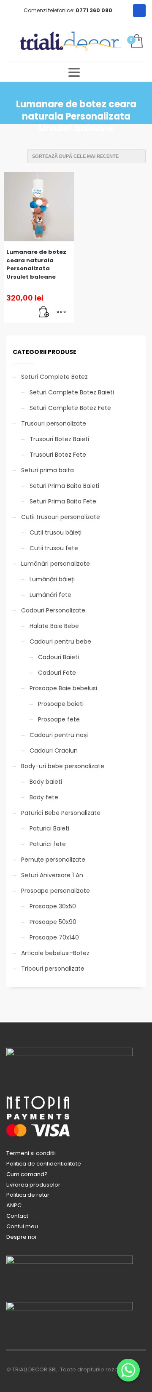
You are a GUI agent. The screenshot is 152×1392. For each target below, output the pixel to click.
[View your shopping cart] (136, 41)
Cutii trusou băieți (55, 532)
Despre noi (21, 1237)
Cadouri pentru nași (59, 735)
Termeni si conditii (31, 1153)
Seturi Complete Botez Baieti (72, 392)
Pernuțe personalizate (53, 859)
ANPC (14, 1205)
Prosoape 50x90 (53, 922)
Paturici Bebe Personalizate (60, 813)
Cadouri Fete (57, 672)
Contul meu (22, 1226)
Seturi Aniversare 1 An (52, 875)
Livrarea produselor (33, 1185)
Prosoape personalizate (55, 890)
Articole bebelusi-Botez (55, 953)
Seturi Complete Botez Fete (70, 408)
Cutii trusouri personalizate (60, 517)
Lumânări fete (50, 595)
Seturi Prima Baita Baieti (64, 486)
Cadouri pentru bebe (60, 641)
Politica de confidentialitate (43, 1164)
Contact (17, 1216)
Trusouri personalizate (53, 423)
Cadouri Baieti (58, 657)
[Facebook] (139, 10)
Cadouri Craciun (54, 750)
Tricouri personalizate (52, 968)
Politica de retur (27, 1195)
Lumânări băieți (52, 579)
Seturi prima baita (47, 470)
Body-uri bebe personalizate (62, 766)
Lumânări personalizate (55, 563)
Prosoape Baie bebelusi (63, 688)
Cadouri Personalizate (53, 610)
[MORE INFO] (61, 312)
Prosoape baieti (61, 704)
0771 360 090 (94, 10)
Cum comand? (27, 1174)
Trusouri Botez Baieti (59, 439)
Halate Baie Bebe (54, 626)
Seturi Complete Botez (54, 377)
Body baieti (46, 781)
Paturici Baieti (49, 828)
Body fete (44, 797)
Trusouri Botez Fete (58, 454)
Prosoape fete (59, 719)
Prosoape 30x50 (53, 906)
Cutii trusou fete (54, 548)
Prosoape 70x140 (54, 937)
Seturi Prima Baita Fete (63, 501)
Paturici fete (48, 844)
